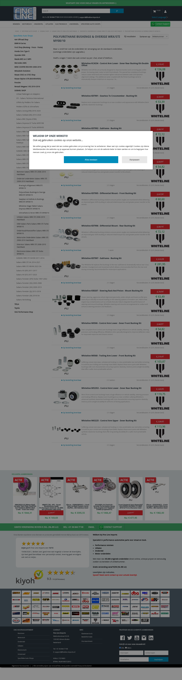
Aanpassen (135, 159)
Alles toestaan (91, 159)
